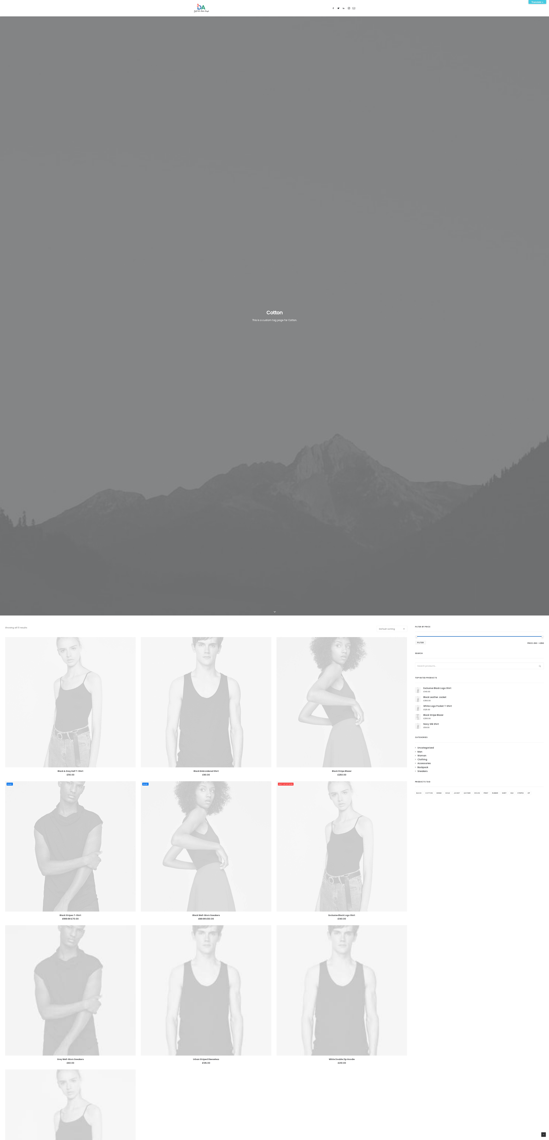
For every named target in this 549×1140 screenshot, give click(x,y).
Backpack (422, 767)
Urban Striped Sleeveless (206, 1059)
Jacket (457, 793)
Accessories (424, 763)
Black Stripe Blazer (342, 771)
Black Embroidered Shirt (206, 771)
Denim (438, 793)
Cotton (429, 793)
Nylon (477, 793)
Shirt (504, 793)
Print (486, 793)
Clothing (422, 759)
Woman (421, 755)
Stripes (520, 793)
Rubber (495, 793)
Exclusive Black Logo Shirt (341, 915)
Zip (529, 793)
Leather (467, 793)
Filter (420, 642)
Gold (447, 793)
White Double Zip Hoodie (342, 1059)
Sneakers (422, 771)
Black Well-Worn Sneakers (206, 915)
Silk (512, 793)
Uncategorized (425, 747)
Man (419, 751)
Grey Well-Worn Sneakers (70, 1059)
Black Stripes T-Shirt (70, 915)
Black (418, 793)
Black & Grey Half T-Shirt (70, 771)
